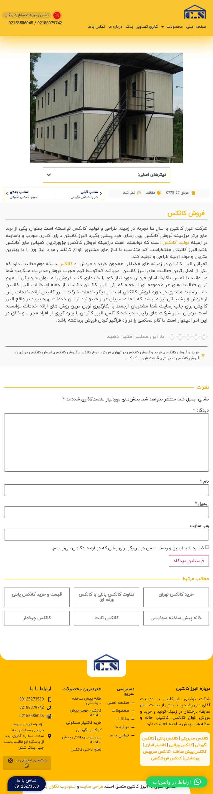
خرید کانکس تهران (176, 594)
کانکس (66, 264)
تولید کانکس (176, 242)
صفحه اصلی (196, 26)
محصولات (174, 26)
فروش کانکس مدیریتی (180, 358)
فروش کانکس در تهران (33, 352)
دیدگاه (201, 410)
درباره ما (115, 26)
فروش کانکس (65, 352)
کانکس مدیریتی (194, 738)
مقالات (150, 192)
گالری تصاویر (147, 26)
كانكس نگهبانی (89, 730)
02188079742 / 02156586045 (35, 23)
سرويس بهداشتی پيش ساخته (82, 740)
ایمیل (202, 503)
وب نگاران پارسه (51, 787)
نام (204, 481)
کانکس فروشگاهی (166, 758)
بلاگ (129, 26)
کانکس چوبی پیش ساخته (86, 713)
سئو (72, 787)
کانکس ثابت (106, 618)
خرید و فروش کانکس (181, 352)
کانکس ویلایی (180, 745)
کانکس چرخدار (37, 618)
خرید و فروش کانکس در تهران (138, 352)
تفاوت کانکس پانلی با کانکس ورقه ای (106, 597)
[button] (49, 174)
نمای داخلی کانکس (86, 749)
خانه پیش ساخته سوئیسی (176, 618)
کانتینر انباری (155, 745)
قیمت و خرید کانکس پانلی (37, 594)
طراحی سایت (91, 787)
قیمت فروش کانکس (142, 358)
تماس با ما (96, 26)
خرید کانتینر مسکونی (84, 722)
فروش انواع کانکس (95, 352)
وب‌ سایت (199, 526)
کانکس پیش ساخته (189, 751)
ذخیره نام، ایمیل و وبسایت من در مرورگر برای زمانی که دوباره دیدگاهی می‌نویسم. (128, 548)
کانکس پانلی (167, 738)
